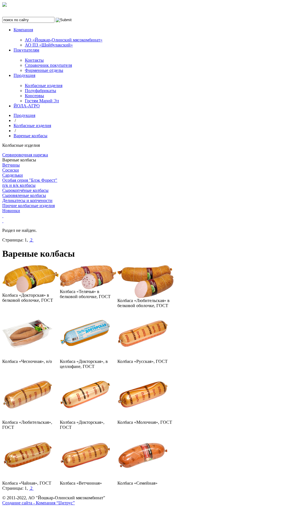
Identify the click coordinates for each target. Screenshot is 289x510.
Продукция (24, 75)
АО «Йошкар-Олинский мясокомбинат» (63, 39)
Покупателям (26, 50)
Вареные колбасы (30, 135)
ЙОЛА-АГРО (27, 105)
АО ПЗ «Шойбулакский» (49, 45)
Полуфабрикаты (40, 90)
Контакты (34, 60)
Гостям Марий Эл (42, 100)
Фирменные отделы (44, 70)
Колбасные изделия (43, 85)
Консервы (34, 95)
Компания (23, 29)
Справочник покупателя (48, 65)
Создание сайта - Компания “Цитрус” (38, 502)
